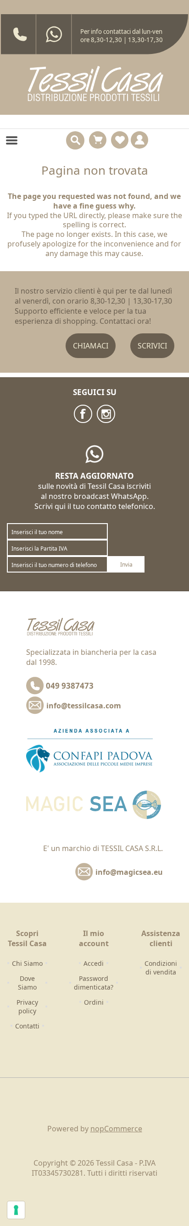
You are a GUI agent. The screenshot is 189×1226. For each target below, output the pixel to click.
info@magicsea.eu (129, 872)
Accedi (93, 963)
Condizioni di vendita (161, 967)
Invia (126, 564)
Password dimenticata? (93, 982)
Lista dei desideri (119, 140)
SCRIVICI (152, 346)
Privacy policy (27, 1006)
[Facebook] (83, 414)
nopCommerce (116, 1129)
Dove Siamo (27, 982)
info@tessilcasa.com (83, 706)
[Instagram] (106, 414)
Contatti (27, 1026)
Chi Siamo (27, 963)
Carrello (97, 140)
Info (139, 140)
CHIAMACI (90, 346)
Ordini (94, 1002)
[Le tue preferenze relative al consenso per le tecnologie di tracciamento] (16, 1210)
